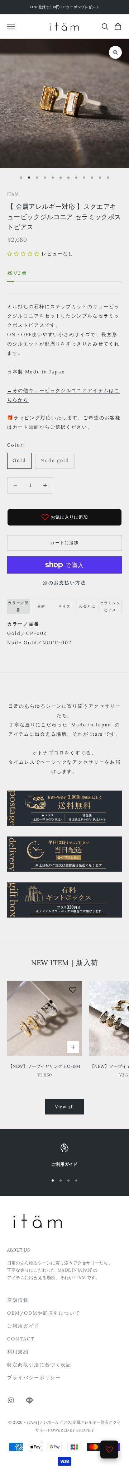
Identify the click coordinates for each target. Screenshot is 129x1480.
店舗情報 (18, 1300)
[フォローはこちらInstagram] (10, 1400)
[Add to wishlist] (73, 990)
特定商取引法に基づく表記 (39, 1365)
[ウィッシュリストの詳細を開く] (109, 1449)
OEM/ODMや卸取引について (43, 1313)
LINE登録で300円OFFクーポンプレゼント (64, 7)
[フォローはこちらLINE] (29, 1400)
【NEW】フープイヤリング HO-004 (44, 1066)
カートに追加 (64, 542)
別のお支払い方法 (64, 583)
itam (13, 194)
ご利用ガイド (23, 1326)
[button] (23, 254)
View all (64, 1106)
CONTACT (20, 1339)
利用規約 (18, 1352)
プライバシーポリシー (34, 1378)
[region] (64, 1156)
